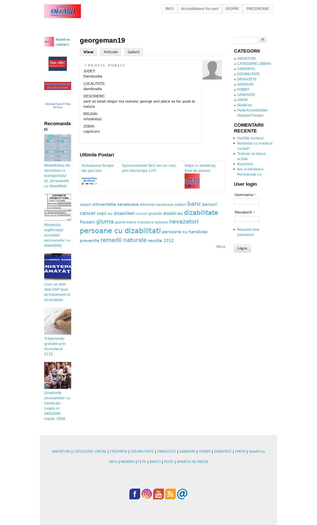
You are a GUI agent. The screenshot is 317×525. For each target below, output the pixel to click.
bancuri (209, 204)
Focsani (87, 222)
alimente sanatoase (157, 205)
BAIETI (155, 462)
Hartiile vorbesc (250, 138)
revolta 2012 (161, 240)
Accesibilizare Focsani (199, 9)
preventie (89, 240)
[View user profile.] (212, 78)
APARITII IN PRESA (192, 462)
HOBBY (243, 89)
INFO (169, 9)
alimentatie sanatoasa (116, 204)
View (90, 52)
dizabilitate (201, 212)
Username (245, 195)
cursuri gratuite (149, 214)
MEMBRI (128, 462)
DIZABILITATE (248, 74)
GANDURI (245, 84)
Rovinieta (245, 164)
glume (120, 222)
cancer (88, 213)
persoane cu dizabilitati (120, 231)
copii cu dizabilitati (116, 213)
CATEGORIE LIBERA (254, 63)
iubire (131, 222)
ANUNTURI (246, 58)
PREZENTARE (257, 9)
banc (194, 204)
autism (180, 205)
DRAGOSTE (247, 79)
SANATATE (246, 95)
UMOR (242, 100)
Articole (111, 52)
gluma (105, 221)
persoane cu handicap (184, 231)
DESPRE (232, 9)
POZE (168, 462)
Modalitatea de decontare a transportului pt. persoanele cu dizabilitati (57, 175)
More (221, 247)
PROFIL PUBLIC (107, 65)
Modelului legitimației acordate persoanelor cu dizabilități (57, 235)
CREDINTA (246, 69)
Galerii (134, 52)
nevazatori (184, 221)
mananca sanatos (152, 222)
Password (245, 212)
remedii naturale (123, 240)
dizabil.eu (173, 213)
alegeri (86, 205)
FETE (142, 462)
